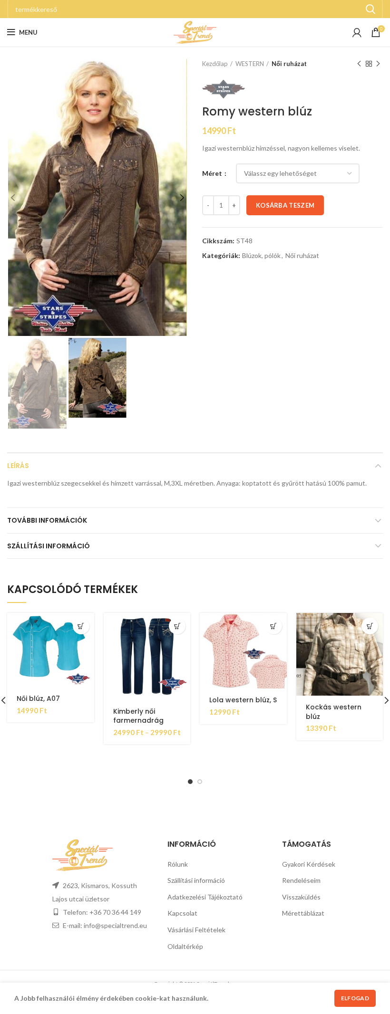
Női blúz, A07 (38, 698)
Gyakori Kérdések (308, 864)
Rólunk (177, 864)
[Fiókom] (357, 32)
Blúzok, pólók (261, 255)
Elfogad (355, 998)
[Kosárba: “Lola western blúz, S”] (273, 626)
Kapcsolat (182, 913)
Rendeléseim (301, 880)
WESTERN (249, 63)
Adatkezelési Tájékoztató (205, 897)
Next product (378, 63)
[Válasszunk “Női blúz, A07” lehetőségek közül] (81, 626)
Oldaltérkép (185, 946)
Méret (213, 173)
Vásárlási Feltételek (196, 930)
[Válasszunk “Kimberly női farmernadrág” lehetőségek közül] (177, 626)
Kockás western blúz (333, 711)
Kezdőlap (215, 63)
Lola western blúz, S (243, 700)
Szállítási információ (48, 546)
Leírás (18, 465)
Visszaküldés (301, 897)
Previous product (359, 63)
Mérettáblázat (303, 913)
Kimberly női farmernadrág (138, 716)
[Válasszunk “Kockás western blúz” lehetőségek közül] (369, 626)
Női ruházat (289, 63)
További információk (47, 520)
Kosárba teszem (285, 205)
